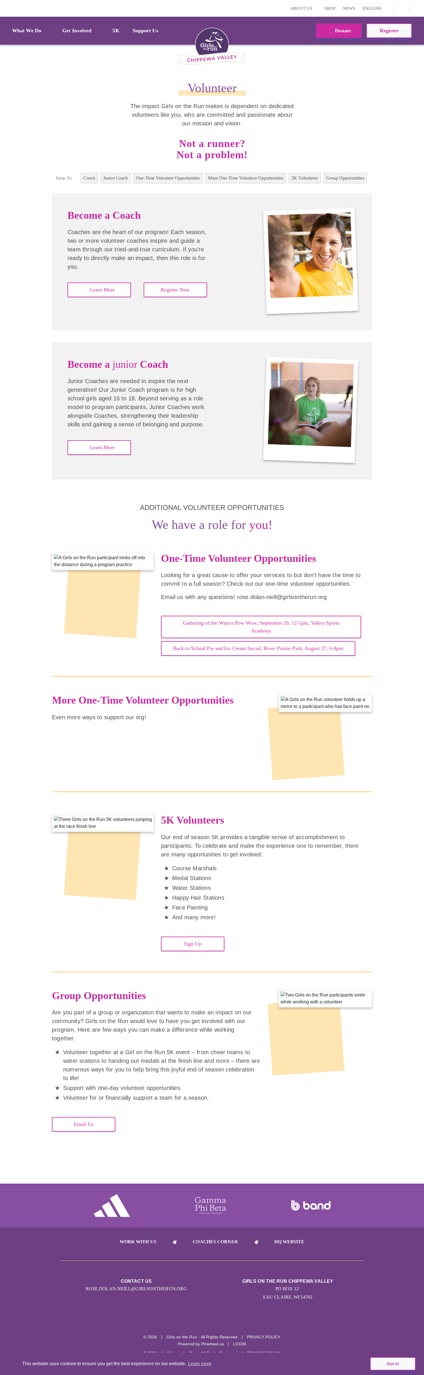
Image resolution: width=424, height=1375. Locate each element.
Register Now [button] (175, 290)
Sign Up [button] (193, 944)
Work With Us (138, 1241)
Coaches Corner (215, 1241)
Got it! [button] (393, 1363)
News (349, 8)
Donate (342, 30)
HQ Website (289, 1241)
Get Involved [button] (76, 30)
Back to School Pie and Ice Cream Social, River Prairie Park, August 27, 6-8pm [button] (258, 648)
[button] (417, 8)
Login (5, 8)
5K (115, 30)
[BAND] (311, 1205)
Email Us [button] (84, 1124)
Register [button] (389, 30)
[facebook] (401, 8)
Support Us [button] (145, 30)
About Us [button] (301, 8)
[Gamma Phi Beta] (211, 1205)
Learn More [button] (102, 290)
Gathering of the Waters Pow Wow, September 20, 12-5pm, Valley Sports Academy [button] (261, 627)
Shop (329, 8)
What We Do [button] (26, 30)
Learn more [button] (199, 1363)
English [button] (372, 8)
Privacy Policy (264, 1337)
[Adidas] (112, 1205)
